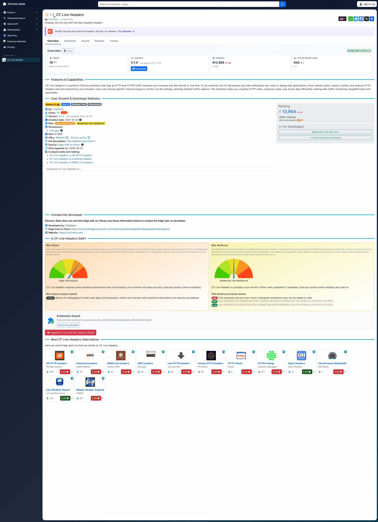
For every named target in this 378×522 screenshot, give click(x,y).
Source (85, 40)
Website (60, 137)
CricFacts (53, 19)
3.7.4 (61, 116)
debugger (54, 130)
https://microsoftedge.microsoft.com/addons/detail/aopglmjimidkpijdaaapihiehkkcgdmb (120, 228)
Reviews (99, 40)
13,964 (292, 111)
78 (58, 112)
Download (70, 40)
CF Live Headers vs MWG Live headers (71, 162)
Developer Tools (79, 104)
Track (69, 51)
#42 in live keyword (289, 120)
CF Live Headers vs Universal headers (71, 158)
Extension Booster (16, 41)
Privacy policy (79, 137)
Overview (53, 40)
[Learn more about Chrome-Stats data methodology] (82, 144)
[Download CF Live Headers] (169, 64)
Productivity (67, 19)
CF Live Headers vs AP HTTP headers (71, 155)
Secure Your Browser (68, 325)
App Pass (12, 35)
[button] (367, 4)
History (11, 55)
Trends (114, 40)
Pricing (11, 47)
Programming (95, 104)
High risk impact (65, 123)
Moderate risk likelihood (90, 123)
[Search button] (282, 4)
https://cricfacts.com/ (71, 232)
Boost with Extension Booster (326, 137)
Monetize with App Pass (326, 132)
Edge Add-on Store (359, 51)
